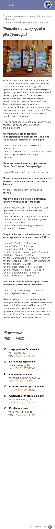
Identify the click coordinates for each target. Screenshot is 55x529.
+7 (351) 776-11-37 (24, 355)
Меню (11, 5)
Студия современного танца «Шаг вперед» (27, 16)
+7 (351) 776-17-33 (24, 402)
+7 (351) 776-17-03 (24, 368)
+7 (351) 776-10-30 (24, 380)
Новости (10, 19)
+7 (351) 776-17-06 (24, 414)
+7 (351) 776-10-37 (24, 390)
